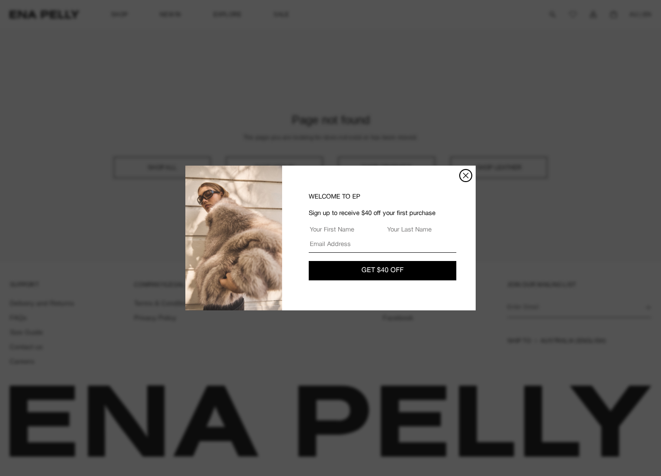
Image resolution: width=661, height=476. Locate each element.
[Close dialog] (466, 175)
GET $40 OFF (382, 270)
